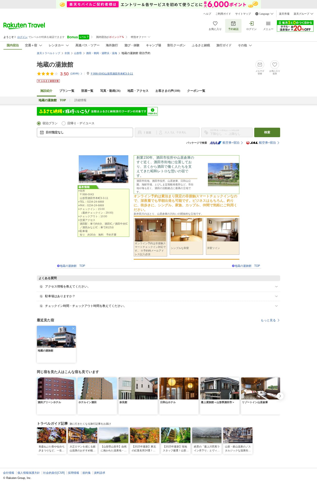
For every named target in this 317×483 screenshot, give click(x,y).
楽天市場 (284, 13)
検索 (267, 132)
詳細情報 (80, 100)
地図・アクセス (138, 90)
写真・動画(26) (110, 90)
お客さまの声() (167, 90)
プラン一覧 (66, 90)
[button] (73, 328)
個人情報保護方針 (28, 472)
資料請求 (99, 472)
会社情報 (8, 472)
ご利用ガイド (223, 13)
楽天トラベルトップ (48, 53)
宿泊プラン (50, 123)
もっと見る (268, 320)
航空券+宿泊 (231, 142)
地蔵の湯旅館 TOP (72, 265)
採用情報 (73, 472)
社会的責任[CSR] (54, 472)
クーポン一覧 (196, 90)
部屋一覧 (87, 90)
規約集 (86, 472)
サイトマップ (243, 13)
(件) (74, 73)
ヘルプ (207, 13)
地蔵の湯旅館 (55, 64)
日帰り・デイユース (80, 123)
